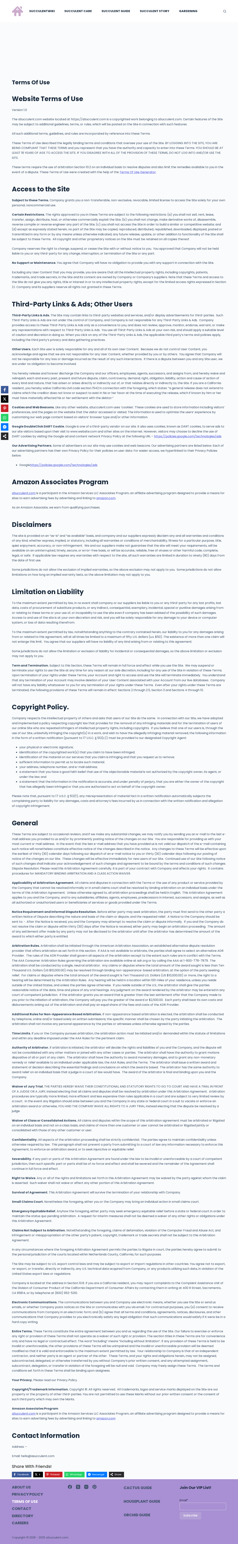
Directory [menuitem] (22, 1515)
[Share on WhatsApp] (4, 417)
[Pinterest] (94, 1487)
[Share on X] (4, 399)
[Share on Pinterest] (4, 408)
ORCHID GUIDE (137, 1515)
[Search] (224, 11)
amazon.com (105, 498)
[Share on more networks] (4, 436)
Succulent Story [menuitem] (154, 11)
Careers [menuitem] (20, 1523)
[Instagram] (86, 1487)
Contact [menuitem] (21, 1508)
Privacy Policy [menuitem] (27, 1494)
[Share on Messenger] (4, 427)
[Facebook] (70, 1487)
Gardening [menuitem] (188, 11)
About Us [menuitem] (21, 1487)
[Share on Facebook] (4, 389)
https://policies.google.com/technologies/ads (187, 436)
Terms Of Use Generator (138, 172)
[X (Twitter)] (78, 1487)
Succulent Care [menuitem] (78, 11)
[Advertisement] (119, 50)
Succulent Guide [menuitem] (116, 11)
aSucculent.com (24, 493)
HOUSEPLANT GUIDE (142, 1501)
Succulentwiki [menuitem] (42, 11)
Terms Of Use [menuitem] (25, 1501)
